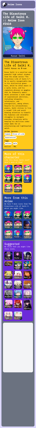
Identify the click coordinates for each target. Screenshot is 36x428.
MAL (15, 146)
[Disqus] (18, 347)
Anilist (7, 146)
